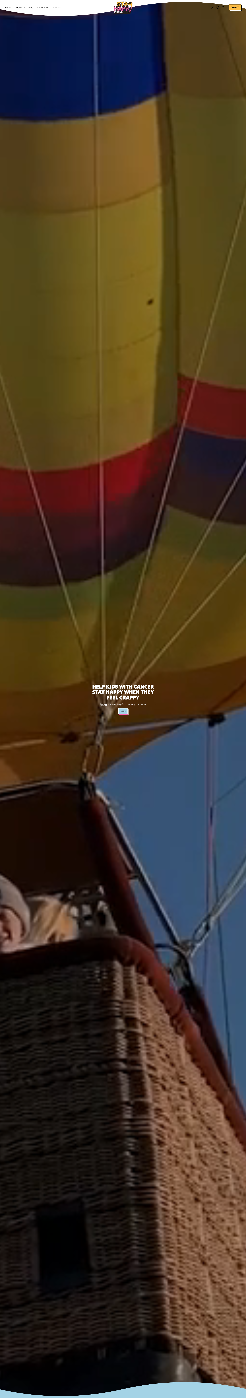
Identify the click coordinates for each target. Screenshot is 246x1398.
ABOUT (30, 7)
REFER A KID (43, 7)
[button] (218, 7)
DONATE (20, 7)
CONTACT (57, 7)
